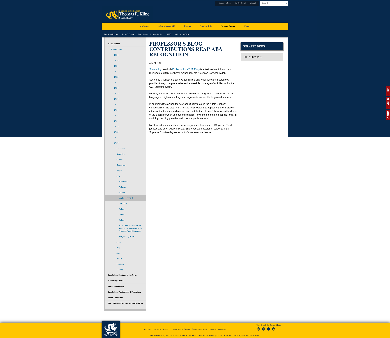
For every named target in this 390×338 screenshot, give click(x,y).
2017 (116, 104)
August (119, 170)
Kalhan (122, 193)
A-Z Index (148, 329)
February (120, 264)
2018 (116, 99)
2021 (116, 82)
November (121, 154)
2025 (116, 60)
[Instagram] (258, 331)
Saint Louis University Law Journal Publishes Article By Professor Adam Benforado (130, 228)
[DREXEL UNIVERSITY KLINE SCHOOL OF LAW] (127, 22)
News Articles (143, 34)
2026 (116, 55)
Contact (188, 329)
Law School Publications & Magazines (124, 292)
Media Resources (115, 298)
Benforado (123, 182)
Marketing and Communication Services (125, 303)
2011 (116, 137)
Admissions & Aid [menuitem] (166, 26)
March (119, 258)
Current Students (224, 3)
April (118, 253)
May (118, 247)
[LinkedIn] (273, 331)
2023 (116, 71)
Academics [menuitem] (144, 26)
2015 (116, 115)
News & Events (128, 34)
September (121, 165)
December (121, 148)
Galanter (122, 187)
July (176, 34)
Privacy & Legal (177, 329)
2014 (116, 121)
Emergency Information (217, 329)
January (120, 269)
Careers (166, 329)
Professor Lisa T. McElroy (186, 69)
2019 (116, 93)
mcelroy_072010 (126, 198)
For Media (157, 329)
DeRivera (123, 204)
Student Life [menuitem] (206, 26)
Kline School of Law (111, 34)
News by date (158, 34)
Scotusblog (155, 69)
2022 (116, 77)
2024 (116, 66)
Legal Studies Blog (116, 286)
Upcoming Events (116, 281)
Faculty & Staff (240, 3)
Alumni (253, 3)
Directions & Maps (200, 329)
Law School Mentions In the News (122, 275)
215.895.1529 (234, 335)
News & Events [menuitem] (228, 26)
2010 (169, 34)
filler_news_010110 (127, 237)
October (120, 159)
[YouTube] (263, 331)
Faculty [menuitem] (187, 26)
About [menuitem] (247, 26)
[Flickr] (268, 331)
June (119, 242)
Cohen (121, 209)
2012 (116, 132)
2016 (116, 110)
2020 (116, 88)
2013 (116, 126)
